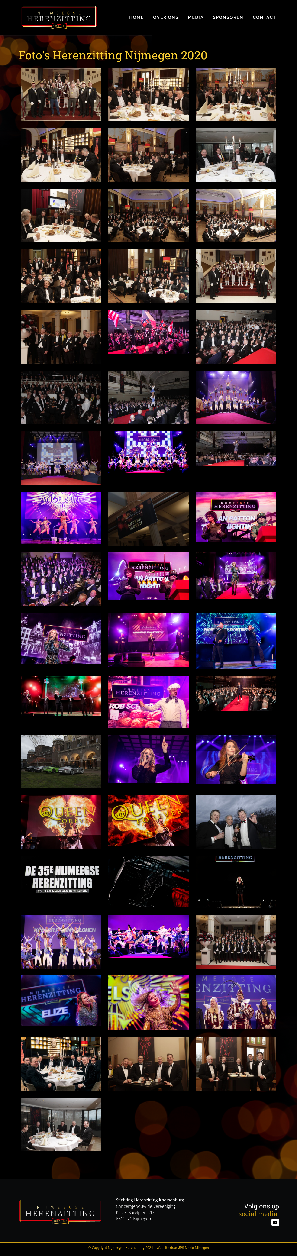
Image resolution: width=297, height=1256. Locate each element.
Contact (264, 17)
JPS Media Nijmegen (193, 1248)
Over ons (166, 17)
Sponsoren (228, 17)
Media (196, 17)
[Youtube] (275, 1222)
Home (136, 17)
